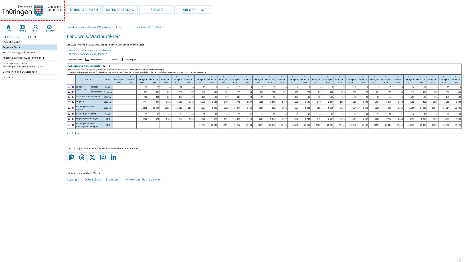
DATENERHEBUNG (118, 9)
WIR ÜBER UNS (190, 9)
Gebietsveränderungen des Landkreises (90, 50)
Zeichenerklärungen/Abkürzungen (94, 27)
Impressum (113, 179)
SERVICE (151, 9)
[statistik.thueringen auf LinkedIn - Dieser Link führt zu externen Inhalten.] (114, 157)
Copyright (73, 179)
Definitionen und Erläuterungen (19, 72)
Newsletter (8, 77)
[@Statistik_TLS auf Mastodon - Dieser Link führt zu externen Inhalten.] (72, 157)
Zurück (70, 27)
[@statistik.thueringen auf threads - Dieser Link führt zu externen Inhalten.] (82, 157)
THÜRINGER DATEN (81, 9)
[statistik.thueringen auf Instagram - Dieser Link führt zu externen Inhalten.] (103, 157)
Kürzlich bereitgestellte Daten (18, 52)
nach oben (74, 133)
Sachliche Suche (11, 42)
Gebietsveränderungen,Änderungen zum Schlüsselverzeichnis (23, 64)
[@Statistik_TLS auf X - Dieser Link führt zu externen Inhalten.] (93, 157)
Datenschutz (93, 179)
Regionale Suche (11, 47)
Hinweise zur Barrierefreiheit (143, 179)
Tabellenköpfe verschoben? (150, 27)
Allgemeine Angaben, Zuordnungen (22, 57)
